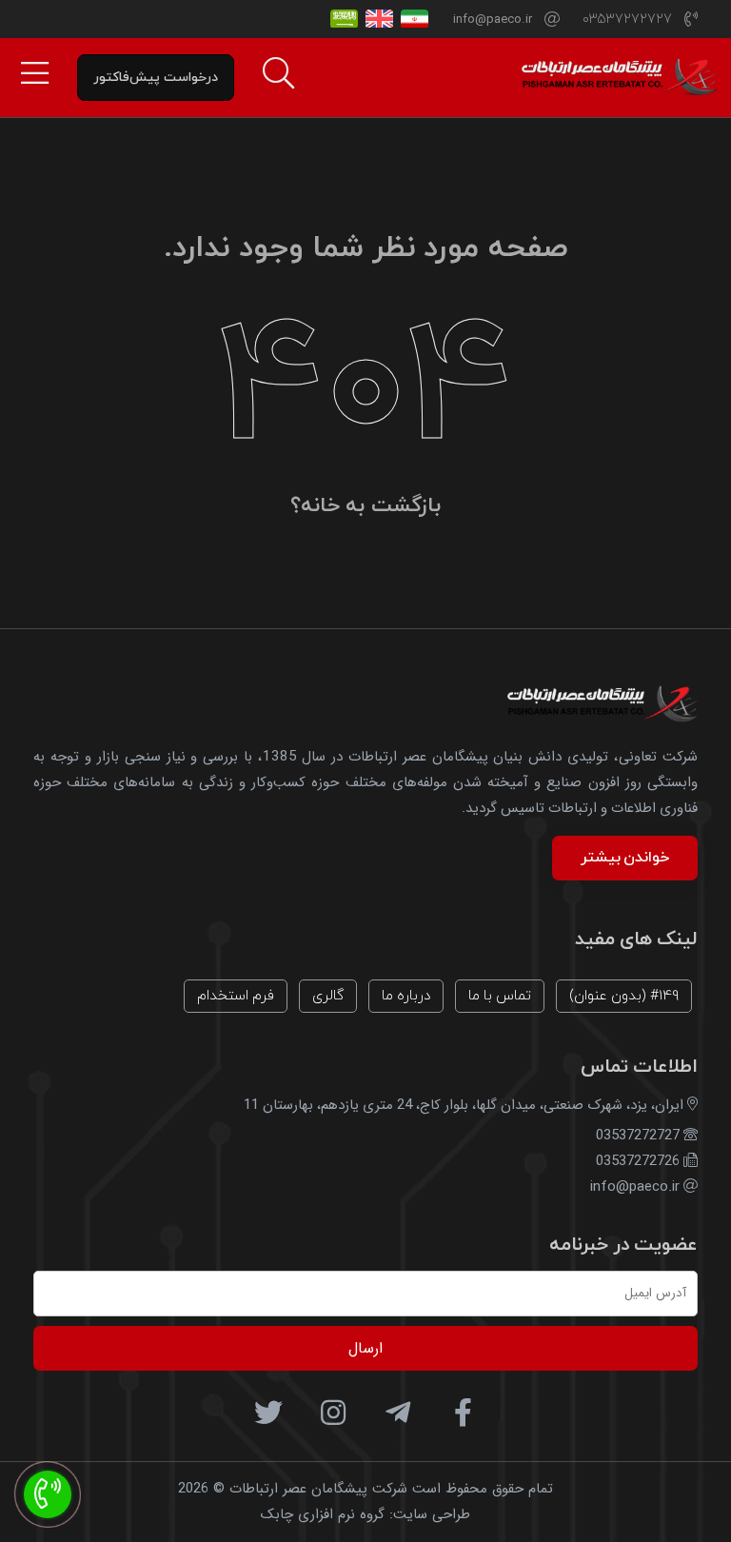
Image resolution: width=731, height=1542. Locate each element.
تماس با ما (499, 996)
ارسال (365, 1348)
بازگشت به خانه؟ (365, 506)
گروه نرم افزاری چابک (323, 1514)
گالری (328, 996)
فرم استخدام (235, 996)
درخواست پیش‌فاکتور (155, 78)
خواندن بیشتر (625, 857)
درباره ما (406, 996)
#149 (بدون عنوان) (624, 996)
